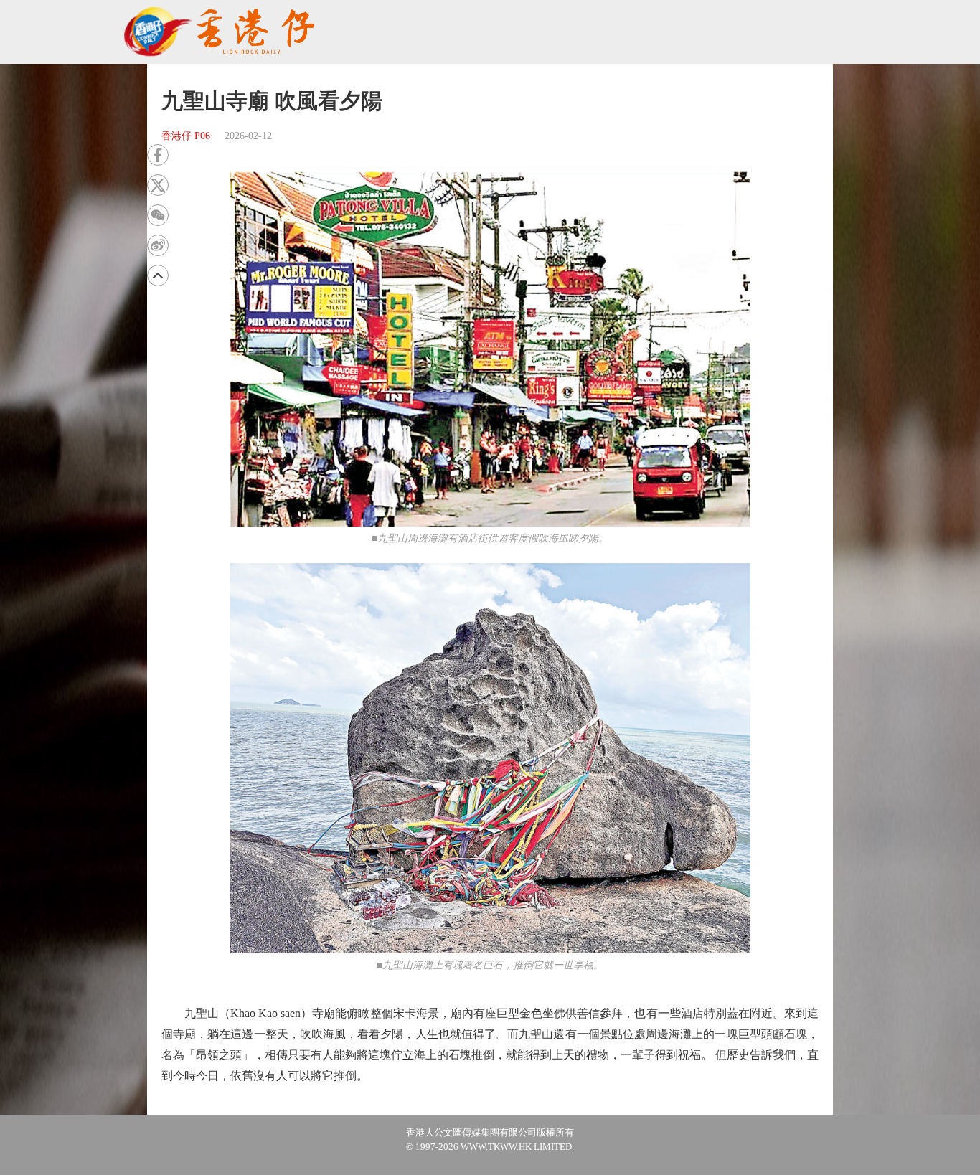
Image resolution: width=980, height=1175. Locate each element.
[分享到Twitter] (158, 185)
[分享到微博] (158, 245)
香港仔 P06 (185, 136)
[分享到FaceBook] (158, 155)
